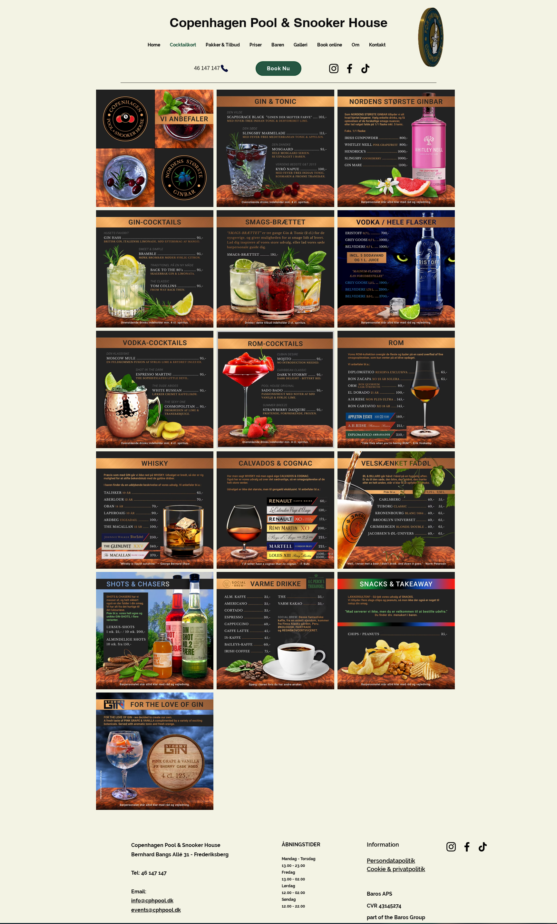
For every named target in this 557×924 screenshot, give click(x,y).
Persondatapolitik (391, 860)
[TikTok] (365, 68)
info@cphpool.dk (152, 901)
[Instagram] (333, 68)
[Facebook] (349, 68)
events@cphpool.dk (156, 910)
